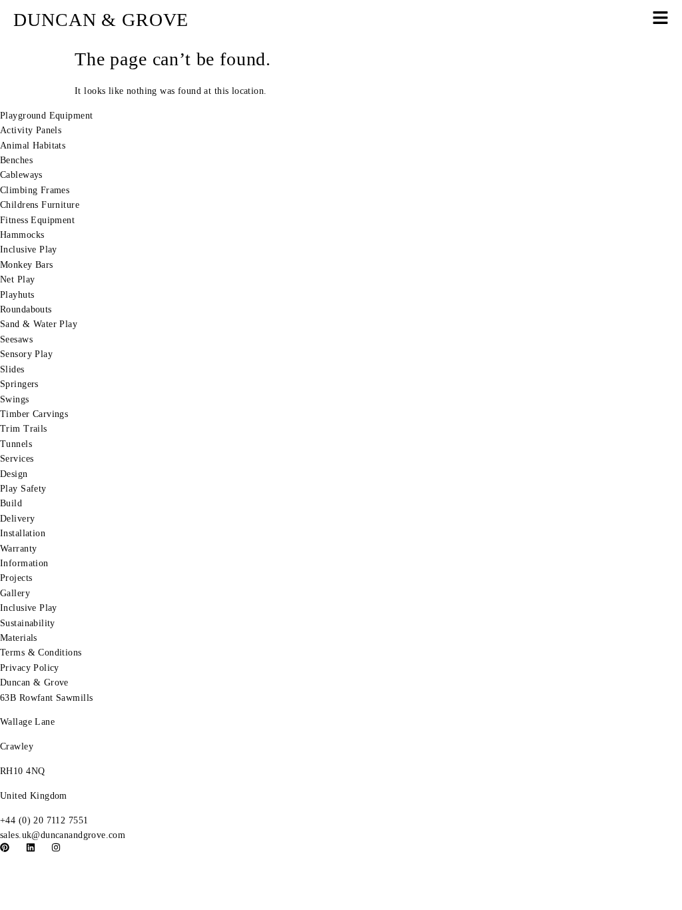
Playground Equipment (46, 116)
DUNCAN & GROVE (100, 19)
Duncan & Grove (34, 682)
